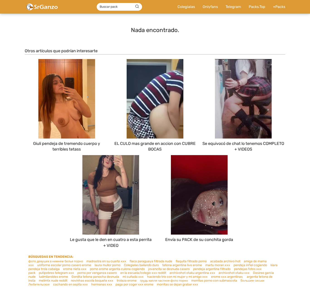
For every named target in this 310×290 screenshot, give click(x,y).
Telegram (233, 7)
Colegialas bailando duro (141, 265)
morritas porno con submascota (214, 281)
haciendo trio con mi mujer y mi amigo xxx (177, 277)
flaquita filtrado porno (191, 261)
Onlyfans (210, 7)
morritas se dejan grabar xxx (177, 284)
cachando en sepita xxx (70, 284)
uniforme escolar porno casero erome (64, 265)
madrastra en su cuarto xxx (106, 261)
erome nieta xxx (74, 269)
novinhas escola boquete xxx (92, 281)
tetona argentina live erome (182, 265)
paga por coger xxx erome (134, 284)
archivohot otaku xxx (234, 273)
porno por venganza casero (97, 273)
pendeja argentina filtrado (212, 269)
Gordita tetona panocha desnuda (95, 277)
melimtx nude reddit (53, 281)
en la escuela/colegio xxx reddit (143, 273)
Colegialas (186, 7)
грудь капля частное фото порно (164, 281)
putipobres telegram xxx (56, 273)
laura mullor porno (108, 265)
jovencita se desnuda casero (169, 269)
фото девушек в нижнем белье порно (55, 261)
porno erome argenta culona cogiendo (117, 269)
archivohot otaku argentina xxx (192, 273)
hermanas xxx (101, 284)
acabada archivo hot (225, 261)
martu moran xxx (217, 265)
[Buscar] (137, 6)
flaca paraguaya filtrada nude (151, 261)
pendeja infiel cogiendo (250, 265)
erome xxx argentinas (227, 277)
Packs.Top (257, 7)
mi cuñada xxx (133, 277)
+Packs (279, 7)
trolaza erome (127, 281)
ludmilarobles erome (53, 277)
